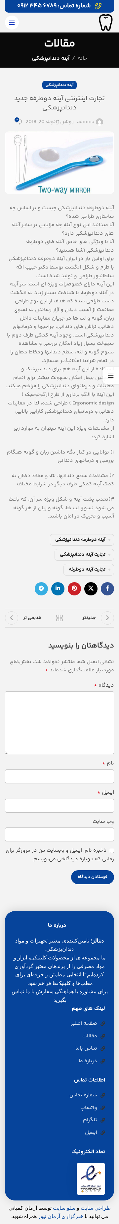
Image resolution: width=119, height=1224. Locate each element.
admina (85, 122)
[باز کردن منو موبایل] (12, 22)
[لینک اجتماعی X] (91, 588)
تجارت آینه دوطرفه (87, 569)
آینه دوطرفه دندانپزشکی (80, 539)
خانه (82, 58)
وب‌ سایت (103, 822)
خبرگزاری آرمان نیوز (60, 1216)
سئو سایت (64, 1208)
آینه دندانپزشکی (50, 58)
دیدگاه (104, 685)
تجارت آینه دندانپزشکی (82, 554)
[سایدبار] (110, 375)
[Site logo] (106, 23)
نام (108, 763)
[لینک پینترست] (74, 588)
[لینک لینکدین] (57, 588)
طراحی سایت (96, 1208)
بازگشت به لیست (59, 618)
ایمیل (105, 792)
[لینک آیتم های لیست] (57, 1023)
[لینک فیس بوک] (107, 588)
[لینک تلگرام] (41, 588)
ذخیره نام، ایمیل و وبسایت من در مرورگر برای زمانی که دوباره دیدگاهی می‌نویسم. (60, 854)
